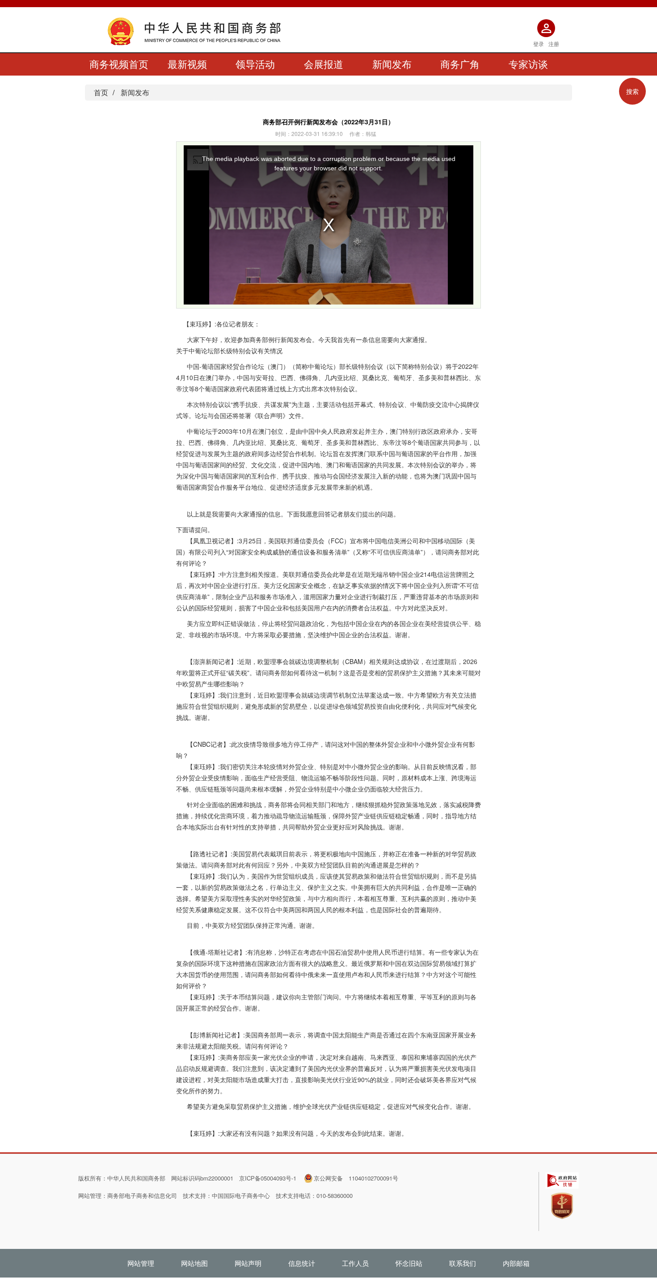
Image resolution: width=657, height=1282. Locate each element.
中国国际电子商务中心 (241, 1195)
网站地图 (194, 1263)
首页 (101, 92)
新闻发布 (392, 64)
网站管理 (140, 1263)
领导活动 (255, 64)
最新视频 (187, 64)
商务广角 (460, 64)
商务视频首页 (118, 64)
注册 (553, 43)
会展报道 (323, 64)
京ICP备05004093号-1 (267, 1178)
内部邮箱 (516, 1263)
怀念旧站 (409, 1263)
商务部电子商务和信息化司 (142, 1195)
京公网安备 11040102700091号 (356, 1178)
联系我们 (462, 1263)
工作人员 (355, 1263)
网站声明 (248, 1263)
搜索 (632, 91)
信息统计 (301, 1263)
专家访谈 (528, 64)
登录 (538, 43)
